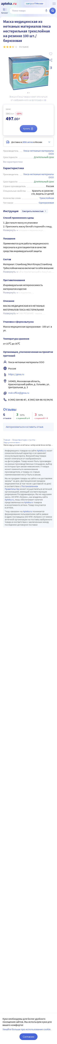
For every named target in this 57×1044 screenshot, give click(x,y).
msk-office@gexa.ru (18, 392)
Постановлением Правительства (21, 487)
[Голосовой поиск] (46, 10)
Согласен (28, 1036)
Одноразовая (46, 202)
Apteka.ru (41, 450)
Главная (6, 440)
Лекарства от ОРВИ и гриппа (23, 440)
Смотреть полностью (33, 211)
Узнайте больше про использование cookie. (27, 1029)
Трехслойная (46, 198)
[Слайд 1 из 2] (27, 92)
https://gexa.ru (16, 374)
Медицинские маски (11, 442)
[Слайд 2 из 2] (29, 92)
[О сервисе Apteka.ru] (54, 4)
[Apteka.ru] (8, 4)
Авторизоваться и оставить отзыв (24, 426)
